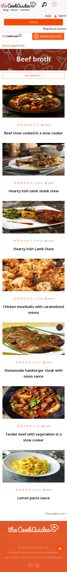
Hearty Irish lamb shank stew (34, 191)
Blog (5, 9)
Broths (6, 46)
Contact (25, 9)
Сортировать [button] (32, 75)
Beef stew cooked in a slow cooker (33, 133)
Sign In (33, 22)
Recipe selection (50, 36)
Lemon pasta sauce (33, 498)
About (14, 9)
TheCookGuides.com (37, 547)
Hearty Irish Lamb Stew (33, 248)
